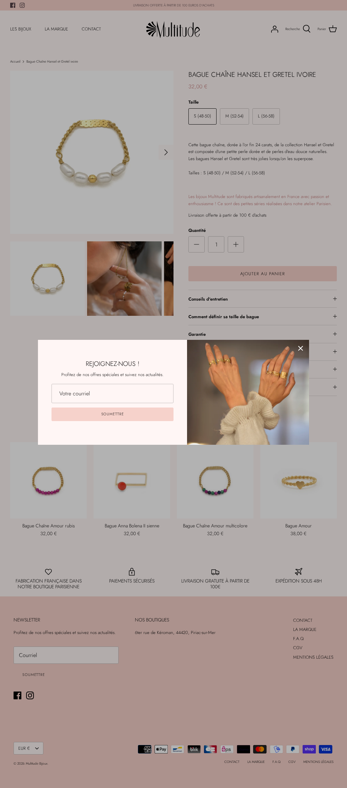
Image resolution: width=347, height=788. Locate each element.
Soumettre (112, 414)
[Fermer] (300, 348)
